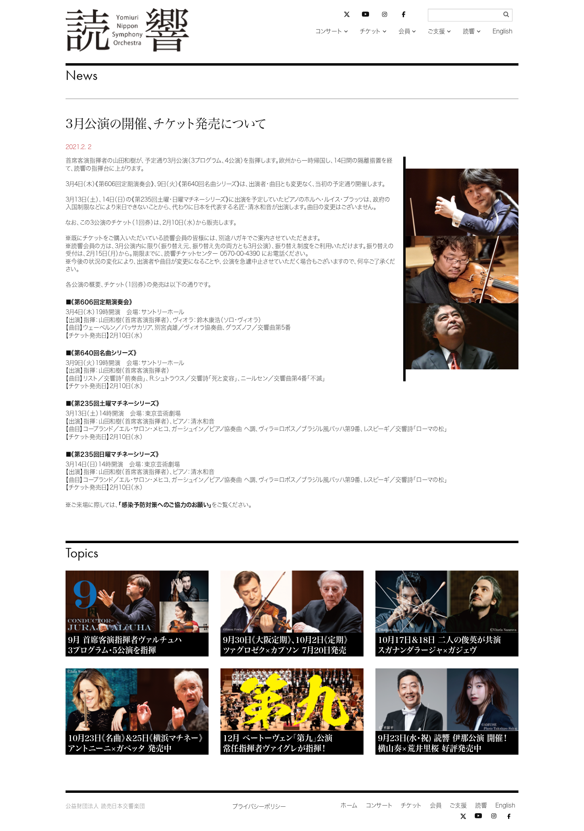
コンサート (328, 31)
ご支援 (436, 31)
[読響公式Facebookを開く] (403, 16)
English (502, 31)
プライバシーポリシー (259, 807)
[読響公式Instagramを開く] (384, 16)
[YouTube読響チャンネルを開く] (365, 16)
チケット (370, 31)
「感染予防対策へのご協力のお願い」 (165, 505)
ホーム (349, 805)
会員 (404, 31)
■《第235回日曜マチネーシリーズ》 (112, 454)
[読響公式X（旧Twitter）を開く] (347, 15)
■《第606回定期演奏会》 (99, 302)
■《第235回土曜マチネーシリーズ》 (112, 403)
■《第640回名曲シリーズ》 (101, 353)
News (81, 75)
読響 (469, 31)
